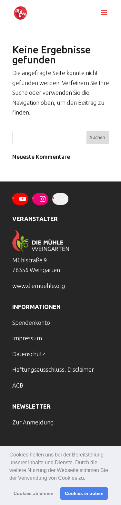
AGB (17, 385)
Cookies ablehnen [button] (34, 493)
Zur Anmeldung (33, 422)
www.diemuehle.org (38, 285)
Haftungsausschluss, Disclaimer (53, 369)
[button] (87, 478)
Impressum (27, 338)
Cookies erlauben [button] (84, 493)
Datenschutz (28, 354)
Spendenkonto (31, 322)
